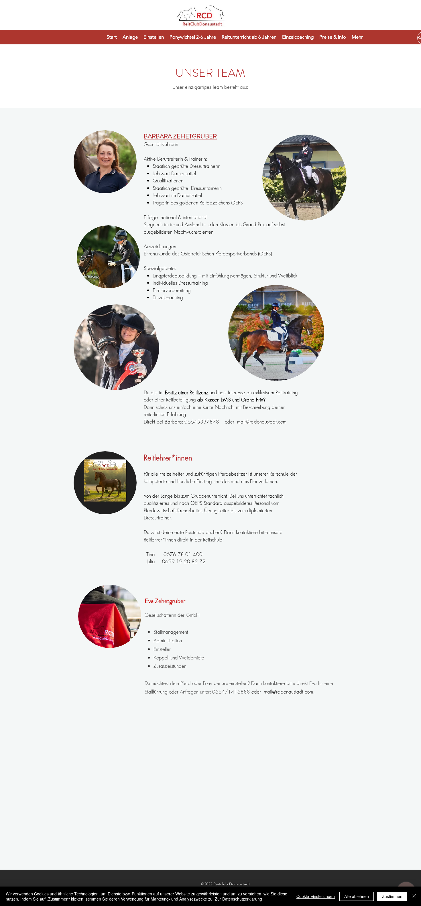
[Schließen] (414, 896)
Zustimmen (392, 896)
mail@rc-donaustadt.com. (289, 691)
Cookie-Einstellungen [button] (315, 896)
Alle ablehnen (356, 896)
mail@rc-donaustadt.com (261, 421)
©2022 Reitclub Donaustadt (225, 884)
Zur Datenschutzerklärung (238, 899)
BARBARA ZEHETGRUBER (180, 136)
